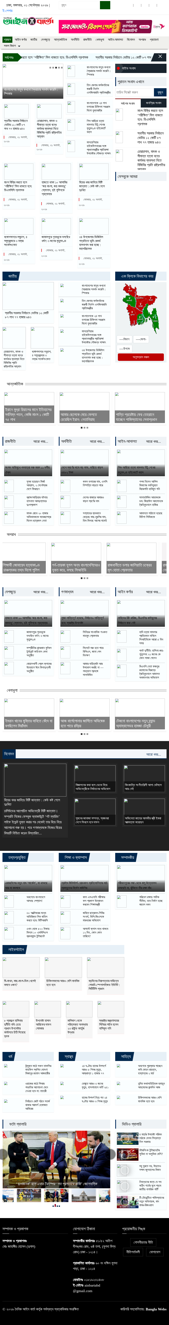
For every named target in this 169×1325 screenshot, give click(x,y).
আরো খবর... (41, 441)
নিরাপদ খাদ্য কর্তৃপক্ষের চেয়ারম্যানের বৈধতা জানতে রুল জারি (56, 1183)
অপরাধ (142, 39)
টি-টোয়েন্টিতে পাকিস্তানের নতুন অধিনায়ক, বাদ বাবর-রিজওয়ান (151, 1201)
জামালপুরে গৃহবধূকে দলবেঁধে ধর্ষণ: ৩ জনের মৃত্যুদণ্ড (56, 239)
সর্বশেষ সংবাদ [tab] (128, 103)
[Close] (156, 58)
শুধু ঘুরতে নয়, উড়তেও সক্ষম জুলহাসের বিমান (150, 1167)
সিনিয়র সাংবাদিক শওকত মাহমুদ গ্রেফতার (95, 633)
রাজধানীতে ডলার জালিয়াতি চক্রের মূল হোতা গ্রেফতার (83, 567)
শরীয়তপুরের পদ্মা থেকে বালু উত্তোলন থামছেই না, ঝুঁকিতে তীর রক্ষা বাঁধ (137, 885)
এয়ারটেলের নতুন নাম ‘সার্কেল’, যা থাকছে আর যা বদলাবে (26, 885)
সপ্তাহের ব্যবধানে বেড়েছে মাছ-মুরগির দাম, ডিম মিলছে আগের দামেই (95, 517)
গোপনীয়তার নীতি (143, 1242)
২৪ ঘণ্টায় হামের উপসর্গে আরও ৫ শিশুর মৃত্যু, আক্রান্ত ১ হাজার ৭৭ (94, 1069)
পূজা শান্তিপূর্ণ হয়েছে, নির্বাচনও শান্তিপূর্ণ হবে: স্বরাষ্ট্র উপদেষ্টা (82, 620)
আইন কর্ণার (21, 39)
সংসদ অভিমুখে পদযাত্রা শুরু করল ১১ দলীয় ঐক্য (27, 470)
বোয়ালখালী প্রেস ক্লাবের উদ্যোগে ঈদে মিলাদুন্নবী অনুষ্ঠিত (39, 667)
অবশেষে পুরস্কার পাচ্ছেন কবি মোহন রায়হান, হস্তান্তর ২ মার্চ (150, 1069)
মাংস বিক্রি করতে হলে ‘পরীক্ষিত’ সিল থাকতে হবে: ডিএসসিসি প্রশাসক (18, 186)
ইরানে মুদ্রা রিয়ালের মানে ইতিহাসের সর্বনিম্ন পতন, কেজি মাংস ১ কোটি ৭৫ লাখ (28, 414)
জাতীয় (34, 39)
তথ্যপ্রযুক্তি (16, 857)
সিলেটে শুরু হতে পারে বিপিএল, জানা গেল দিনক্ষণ (93, 651)
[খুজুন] (105, 5)
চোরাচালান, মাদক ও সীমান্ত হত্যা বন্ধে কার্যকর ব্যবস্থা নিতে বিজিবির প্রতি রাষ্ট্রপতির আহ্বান (49, 128)
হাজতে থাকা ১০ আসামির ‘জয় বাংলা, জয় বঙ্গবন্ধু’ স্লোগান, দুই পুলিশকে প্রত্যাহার (54, 188)
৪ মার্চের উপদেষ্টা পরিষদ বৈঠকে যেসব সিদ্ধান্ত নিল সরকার (150, 1138)
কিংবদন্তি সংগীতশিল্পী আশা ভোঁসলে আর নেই (143, 787)
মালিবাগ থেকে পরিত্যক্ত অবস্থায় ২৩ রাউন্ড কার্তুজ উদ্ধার (78, 1026)
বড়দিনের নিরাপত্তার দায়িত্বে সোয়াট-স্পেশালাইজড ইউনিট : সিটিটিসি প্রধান (104, 984)
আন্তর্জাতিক (60, 39)
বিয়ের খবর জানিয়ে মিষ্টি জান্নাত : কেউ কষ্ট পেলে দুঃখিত (92, 186)
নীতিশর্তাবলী (133, 1252)
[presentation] (110, 1154)
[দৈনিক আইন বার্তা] (28, 21)
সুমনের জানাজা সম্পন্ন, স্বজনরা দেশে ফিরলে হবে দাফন (92, 820)
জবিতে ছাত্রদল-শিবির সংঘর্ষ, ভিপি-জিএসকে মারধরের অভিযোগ (93, 916)
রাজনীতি (87, 39)
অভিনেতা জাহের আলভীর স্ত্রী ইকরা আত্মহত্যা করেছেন (143, 820)
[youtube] (161, 5)
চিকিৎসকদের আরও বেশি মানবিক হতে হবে (62, 983)
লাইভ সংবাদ (129, 68)
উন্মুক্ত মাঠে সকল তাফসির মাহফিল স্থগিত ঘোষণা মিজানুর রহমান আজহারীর (38, 1069)
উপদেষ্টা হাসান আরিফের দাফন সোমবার (43, 1024)
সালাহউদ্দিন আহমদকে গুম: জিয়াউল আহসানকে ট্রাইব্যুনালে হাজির (151, 501)
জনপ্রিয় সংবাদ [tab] (153, 103)
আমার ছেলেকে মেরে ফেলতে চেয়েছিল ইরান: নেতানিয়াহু (79, 417)
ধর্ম (9, 1056)
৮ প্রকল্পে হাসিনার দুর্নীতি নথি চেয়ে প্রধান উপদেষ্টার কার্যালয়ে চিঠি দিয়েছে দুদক (15, 1028)
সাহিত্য (125, 1056)
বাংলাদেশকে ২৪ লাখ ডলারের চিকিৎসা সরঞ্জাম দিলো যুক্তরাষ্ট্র (98, 106)
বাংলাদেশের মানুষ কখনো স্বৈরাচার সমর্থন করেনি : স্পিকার (31, 92)
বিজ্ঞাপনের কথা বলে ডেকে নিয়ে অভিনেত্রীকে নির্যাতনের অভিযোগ (93, 787)
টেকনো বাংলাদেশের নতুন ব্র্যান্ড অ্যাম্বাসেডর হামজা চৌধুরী (80, 723)
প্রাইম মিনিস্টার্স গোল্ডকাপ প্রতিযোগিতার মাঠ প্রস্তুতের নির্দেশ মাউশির (84, 885)
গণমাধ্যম (67, 592)
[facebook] (129, 5)
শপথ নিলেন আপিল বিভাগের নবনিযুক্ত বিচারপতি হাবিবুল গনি (149, 485)
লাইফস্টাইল (15, 949)
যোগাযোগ (154, 1252)
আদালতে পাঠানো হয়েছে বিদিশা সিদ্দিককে (150, 515)
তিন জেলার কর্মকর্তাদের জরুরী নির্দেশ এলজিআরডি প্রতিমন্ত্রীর (98, 88)
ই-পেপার (7, 11)
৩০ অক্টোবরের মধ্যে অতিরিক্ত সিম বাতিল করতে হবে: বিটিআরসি (37, 916)
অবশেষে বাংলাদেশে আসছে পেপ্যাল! (36, 898)
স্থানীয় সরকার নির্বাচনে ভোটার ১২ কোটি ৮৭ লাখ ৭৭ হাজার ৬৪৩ (16, 124)
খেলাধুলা (100, 39)
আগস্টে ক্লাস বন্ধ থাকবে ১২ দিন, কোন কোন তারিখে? (95, 932)
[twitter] (137, 5)
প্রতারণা (154, 39)
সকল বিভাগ (10, 45)
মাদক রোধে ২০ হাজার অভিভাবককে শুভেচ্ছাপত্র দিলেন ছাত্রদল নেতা (39, 517)
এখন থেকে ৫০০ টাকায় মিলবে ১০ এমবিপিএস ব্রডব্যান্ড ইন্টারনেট (38, 932)
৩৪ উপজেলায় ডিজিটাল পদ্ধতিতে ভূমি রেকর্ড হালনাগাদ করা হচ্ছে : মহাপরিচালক (91, 243)
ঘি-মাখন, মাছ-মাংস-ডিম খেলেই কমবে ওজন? (20, 983)
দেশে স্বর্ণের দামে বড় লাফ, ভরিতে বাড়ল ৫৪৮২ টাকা (82, 470)
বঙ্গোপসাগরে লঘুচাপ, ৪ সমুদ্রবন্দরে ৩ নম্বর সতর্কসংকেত (15, 241)
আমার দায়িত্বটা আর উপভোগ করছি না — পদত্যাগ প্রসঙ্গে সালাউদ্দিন (93, 669)
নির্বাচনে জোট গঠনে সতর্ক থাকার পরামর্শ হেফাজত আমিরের (37, 1105)
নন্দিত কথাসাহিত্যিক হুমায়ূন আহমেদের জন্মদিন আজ (151, 1085)
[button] (50, 67)
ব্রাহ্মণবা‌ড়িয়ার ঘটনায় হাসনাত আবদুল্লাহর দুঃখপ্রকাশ (37, 501)
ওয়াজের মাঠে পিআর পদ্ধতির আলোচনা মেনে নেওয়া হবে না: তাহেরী (36, 1087)
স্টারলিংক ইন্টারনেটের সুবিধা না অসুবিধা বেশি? (151, 1152)
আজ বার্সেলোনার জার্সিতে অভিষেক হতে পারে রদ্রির (27, 723)
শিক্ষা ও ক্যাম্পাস (75, 857)
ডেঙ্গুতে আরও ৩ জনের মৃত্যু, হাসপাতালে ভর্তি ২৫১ (95, 1085)
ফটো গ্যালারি (17, 1124)
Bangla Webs (156, 1309)
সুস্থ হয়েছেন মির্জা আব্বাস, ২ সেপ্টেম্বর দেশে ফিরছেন (37, 485)
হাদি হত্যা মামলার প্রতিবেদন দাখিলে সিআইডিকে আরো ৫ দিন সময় (151, 637)
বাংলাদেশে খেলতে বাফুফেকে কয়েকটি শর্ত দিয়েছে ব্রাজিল (139, 723)
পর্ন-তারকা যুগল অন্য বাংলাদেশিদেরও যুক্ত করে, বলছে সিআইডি (29, 567)
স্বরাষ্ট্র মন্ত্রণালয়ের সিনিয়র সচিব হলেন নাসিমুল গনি (109, 1024)
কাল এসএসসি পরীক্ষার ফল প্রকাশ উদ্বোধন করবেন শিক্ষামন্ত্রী (94, 900)
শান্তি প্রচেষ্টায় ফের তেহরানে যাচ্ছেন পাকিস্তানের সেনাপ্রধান (136, 417)
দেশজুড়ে (45, 39)
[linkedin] (153, 5)
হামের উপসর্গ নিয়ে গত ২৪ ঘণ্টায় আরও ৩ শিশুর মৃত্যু (95, 1099)
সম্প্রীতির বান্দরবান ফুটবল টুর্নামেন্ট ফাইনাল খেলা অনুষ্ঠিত (39, 651)
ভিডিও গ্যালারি (131, 1124)
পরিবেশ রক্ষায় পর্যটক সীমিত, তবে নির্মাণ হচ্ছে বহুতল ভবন (151, 900)
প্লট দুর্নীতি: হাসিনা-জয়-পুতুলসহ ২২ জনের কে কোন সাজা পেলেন (151, 654)
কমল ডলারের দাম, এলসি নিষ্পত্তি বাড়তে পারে (95, 483)
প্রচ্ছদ (7, 39)
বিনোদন (131, 39)
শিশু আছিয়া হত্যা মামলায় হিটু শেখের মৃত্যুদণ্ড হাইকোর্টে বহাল (96, 126)
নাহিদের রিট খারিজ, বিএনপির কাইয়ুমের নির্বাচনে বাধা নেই (137, 620)
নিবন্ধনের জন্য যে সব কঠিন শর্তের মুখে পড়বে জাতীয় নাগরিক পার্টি (150, 1185)
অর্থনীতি (75, 39)
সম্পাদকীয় (127, 857)
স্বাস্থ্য (68, 1056)
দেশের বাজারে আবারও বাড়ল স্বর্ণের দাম (93, 499)
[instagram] (145, 5)
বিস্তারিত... (35, 833)
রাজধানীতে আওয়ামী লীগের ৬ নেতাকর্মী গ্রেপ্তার (135, 567)
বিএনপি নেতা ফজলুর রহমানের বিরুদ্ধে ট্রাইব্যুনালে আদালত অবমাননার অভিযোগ (149, 672)
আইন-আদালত (115, 39)
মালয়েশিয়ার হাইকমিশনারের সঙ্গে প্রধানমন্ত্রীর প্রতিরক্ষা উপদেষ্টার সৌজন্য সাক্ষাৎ (99, 148)
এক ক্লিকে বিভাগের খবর (136, 276)
